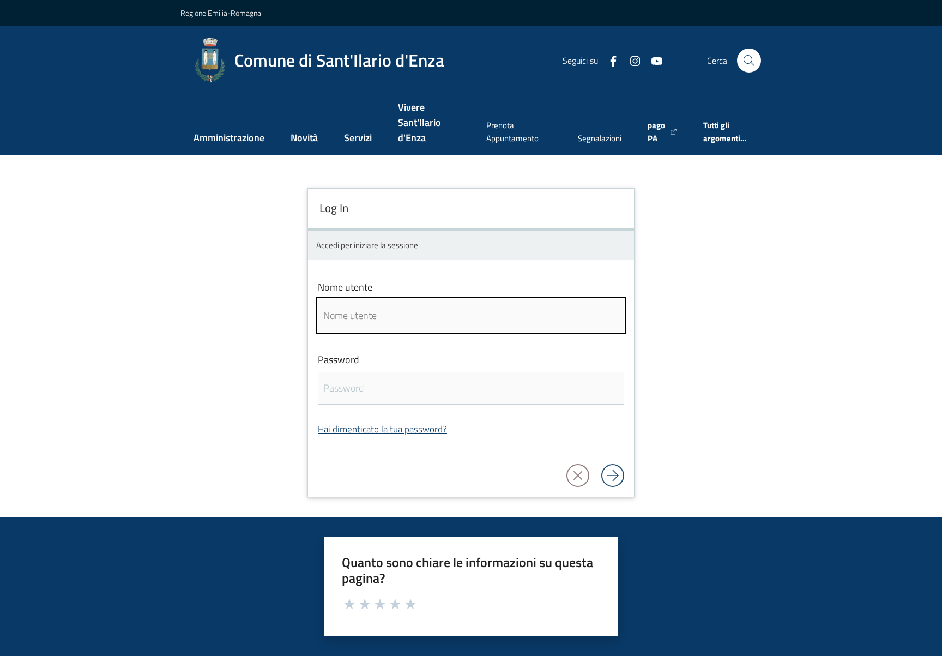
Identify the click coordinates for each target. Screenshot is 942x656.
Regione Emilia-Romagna (220, 13)
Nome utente (345, 287)
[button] (749, 60)
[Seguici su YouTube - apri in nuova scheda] (652, 60)
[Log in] (612, 475)
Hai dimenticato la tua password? (382, 429)
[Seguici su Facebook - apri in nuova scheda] (609, 60)
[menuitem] (228, 138)
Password (338, 359)
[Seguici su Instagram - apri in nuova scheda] (631, 60)
